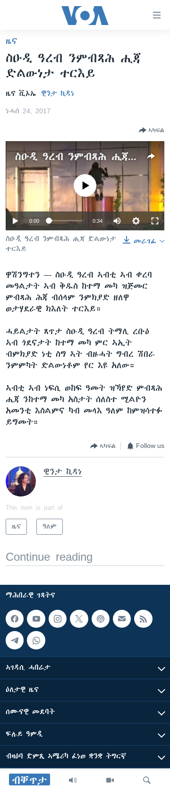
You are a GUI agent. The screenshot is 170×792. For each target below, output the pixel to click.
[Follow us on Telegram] (15, 640)
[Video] (110, 780)
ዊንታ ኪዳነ (57, 93)
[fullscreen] (154, 220)
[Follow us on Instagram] (58, 619)
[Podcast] (101, 619)
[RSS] (143, 619)
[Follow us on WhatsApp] (36, 640)
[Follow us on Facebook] (15, 619)
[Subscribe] (122, 619)
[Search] (147, 780)
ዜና (11, 41)
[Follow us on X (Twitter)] (79, 619)
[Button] (151, 130)
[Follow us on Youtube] (36, 619)
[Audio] (73, 780)
